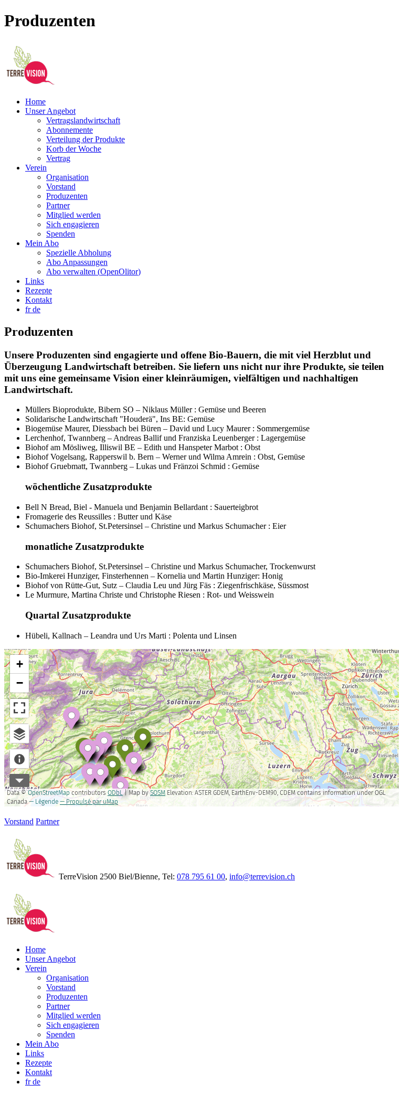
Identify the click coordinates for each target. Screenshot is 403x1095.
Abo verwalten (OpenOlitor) (93, 271)
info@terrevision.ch (262, 876)
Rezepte (38, 290)
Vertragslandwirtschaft (83, 120)
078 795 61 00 (201, 876)
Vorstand (61, 186)
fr (29, 309)
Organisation (67, 177)
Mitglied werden (73, 214)
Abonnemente (69, 129)
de (36, 309)
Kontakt (38, 299)
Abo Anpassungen (77, 262)
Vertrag (58, 158)
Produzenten (67, 196)
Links (34, 281)
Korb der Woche (73, 148)
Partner (58, 205)
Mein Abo (42, 243)
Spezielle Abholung (78, 252)
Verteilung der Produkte (85, 139)
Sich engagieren (72, 224)
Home (35, 101)
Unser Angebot (50, 111)
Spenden (60, 233)
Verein (36, 167)
